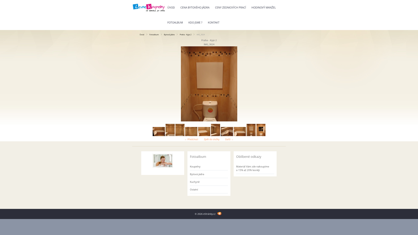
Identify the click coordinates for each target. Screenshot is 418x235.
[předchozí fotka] (145, 83)
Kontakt (213, 22)
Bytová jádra (169, 34)
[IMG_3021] (215, 135)
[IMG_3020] (204, 135)
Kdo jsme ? (195, 22)
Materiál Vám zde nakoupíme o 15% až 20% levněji (252, 168)
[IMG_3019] (191, 135)
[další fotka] (273, 83)
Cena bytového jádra (194, 7)
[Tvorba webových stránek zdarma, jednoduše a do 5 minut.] (219, 213)
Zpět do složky (211, 139)
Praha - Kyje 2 (185, 34)
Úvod (171, 7)
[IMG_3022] (227, 135)
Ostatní (194, 189)
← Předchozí (191, 139)
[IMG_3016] (159, 135)
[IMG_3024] (251, 135)
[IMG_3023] (240, 135)
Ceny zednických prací (230, 7)
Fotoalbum (175, 22)
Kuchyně (195, 181)
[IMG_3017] (170, 135)
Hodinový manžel (263, 7)
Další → (229, 139)
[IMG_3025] (260, 135)
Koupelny (195, 166)
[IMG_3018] (180, 135)
